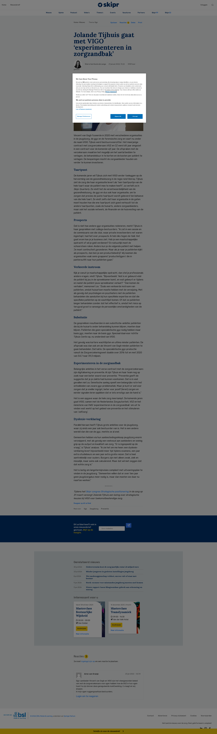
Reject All (118, 116)
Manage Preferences (83, 116)
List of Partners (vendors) (84, 109)
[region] (109, 98)
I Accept (135, 116)
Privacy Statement (111, 91)
